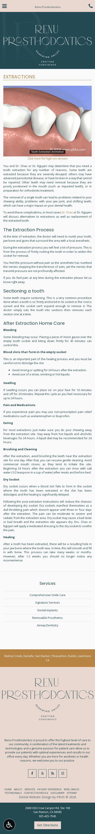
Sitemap (72, 792)
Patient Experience (49, 789)
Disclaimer (58, 792)
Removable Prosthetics (47, 618)
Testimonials (13, 792)
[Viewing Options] (9, 825)
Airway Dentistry (47, 625)
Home (8, 789)
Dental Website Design (35, 797)
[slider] (47, 152)
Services (47, 583)
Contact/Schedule (36, 792)
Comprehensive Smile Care (48, 595)
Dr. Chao (67, 212)
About (18, 789)
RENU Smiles (71, 789)
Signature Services (47, 602)
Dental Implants (47, 610)
